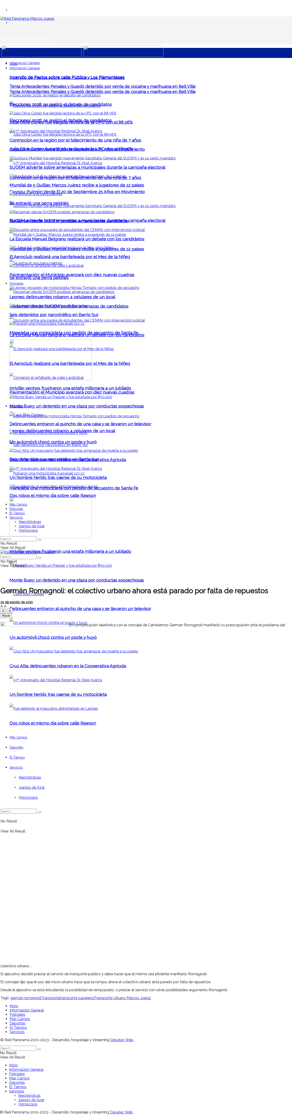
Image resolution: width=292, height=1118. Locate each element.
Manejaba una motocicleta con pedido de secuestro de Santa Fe (74, 332)
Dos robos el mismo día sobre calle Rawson (53, 495)
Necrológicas (30, 522)
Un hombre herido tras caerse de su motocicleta (58, 477)
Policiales (16, 283)
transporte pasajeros (77, 998)
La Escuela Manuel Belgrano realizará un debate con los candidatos (77, 238)
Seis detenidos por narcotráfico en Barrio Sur (54, 314)
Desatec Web (121, 1040)
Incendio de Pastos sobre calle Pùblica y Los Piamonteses (67, 77)
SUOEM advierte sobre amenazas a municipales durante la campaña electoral (87, 167)
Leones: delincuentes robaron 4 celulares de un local (62, 296)
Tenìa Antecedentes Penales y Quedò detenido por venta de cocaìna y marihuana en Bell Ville (103, 91)
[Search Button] (39, 540)
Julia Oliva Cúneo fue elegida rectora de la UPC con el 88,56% (71, 122)
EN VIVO (15, 10)
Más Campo (18, 504)
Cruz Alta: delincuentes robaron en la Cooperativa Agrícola (68, 459)
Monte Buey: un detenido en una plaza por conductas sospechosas (77, 579)
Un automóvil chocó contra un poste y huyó (53, 441)
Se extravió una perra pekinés (39, 277)
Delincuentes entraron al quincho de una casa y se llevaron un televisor (80, 608)
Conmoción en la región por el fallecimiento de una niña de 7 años (75, 140)
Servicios (16, 517)
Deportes (16, 509)
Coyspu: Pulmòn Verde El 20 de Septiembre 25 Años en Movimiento (77, 191)
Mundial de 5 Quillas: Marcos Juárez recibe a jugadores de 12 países (77, 184)
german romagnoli (25, 998)
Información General (25, 63)
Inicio (13, 53)
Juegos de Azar (32, 526)
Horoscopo (28, 530)
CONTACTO (17, 22)
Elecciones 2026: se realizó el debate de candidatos (61, 104)
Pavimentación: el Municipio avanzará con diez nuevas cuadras (72, 392)
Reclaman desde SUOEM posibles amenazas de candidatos (69, 220)
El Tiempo (17, 513)
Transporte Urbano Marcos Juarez (122, 998)
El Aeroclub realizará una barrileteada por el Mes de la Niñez (70, 256)
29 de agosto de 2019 (16, 602)
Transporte (50, 998)
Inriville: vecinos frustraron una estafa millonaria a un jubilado (70, 551)
